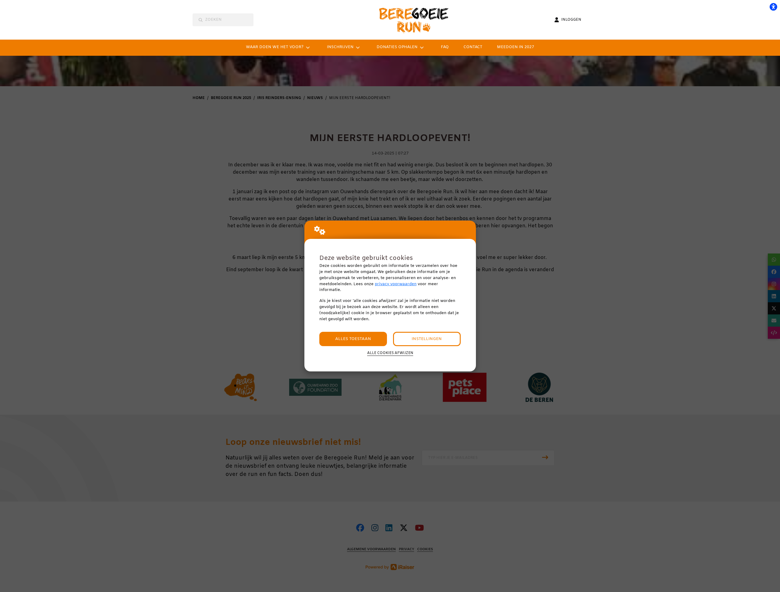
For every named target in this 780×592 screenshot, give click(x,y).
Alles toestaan (353, 339)
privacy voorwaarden (396, 284)
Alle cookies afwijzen (390, 353)
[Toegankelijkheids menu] (773, 6)
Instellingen (427, 339)
